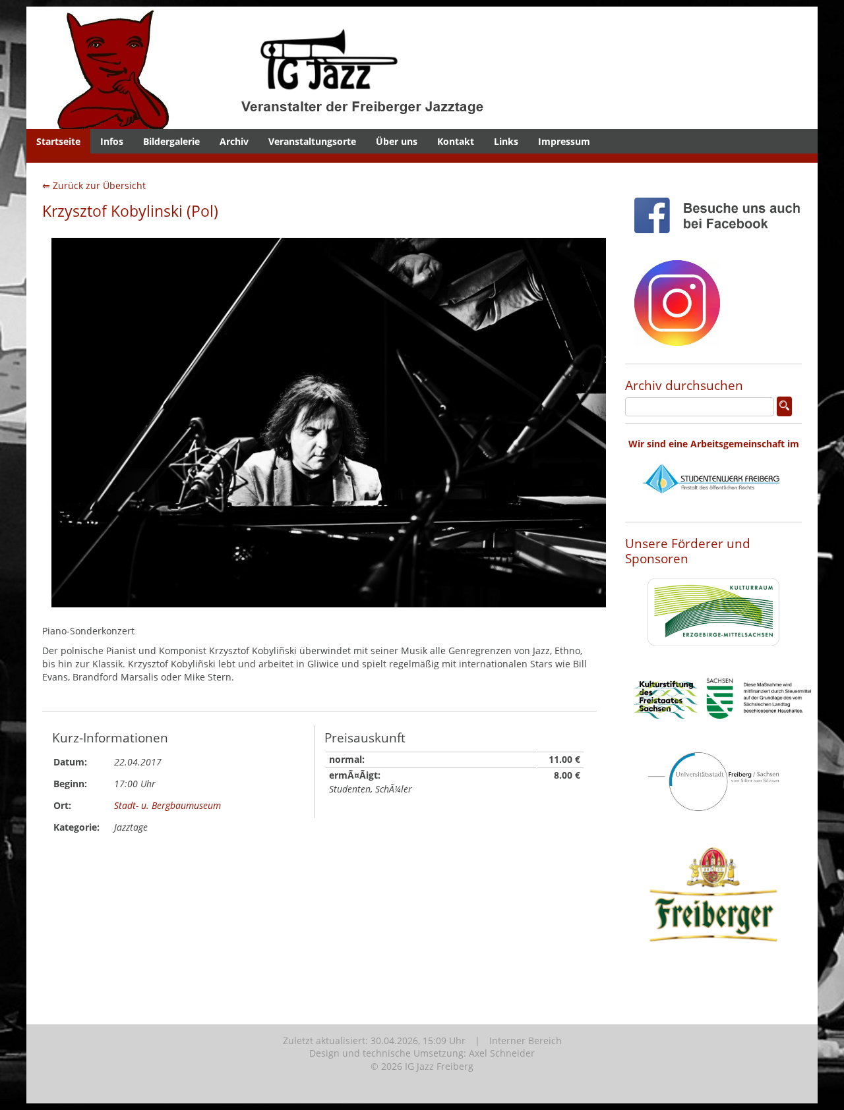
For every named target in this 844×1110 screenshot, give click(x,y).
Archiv (234, 141)
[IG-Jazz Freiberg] (306, 122)
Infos (111, 141)
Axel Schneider (502, 1053)
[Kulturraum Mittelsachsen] (713, 656)
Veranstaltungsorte (312, 141)
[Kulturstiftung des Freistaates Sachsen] (722, 729)
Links (506, 141)
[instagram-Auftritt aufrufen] (677, 356)
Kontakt (455, 141)
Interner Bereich (525, 1040)
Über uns (396, 141)
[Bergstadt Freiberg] (713, 822)
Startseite (58, 141)
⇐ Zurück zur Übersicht (94, 185)
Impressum (564, 141)
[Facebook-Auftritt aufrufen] (722, 243)
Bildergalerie (171, 141)
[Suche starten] (784, 406)
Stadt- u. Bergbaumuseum (167, 805)
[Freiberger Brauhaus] (713, 975)
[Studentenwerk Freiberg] (713, 509)
